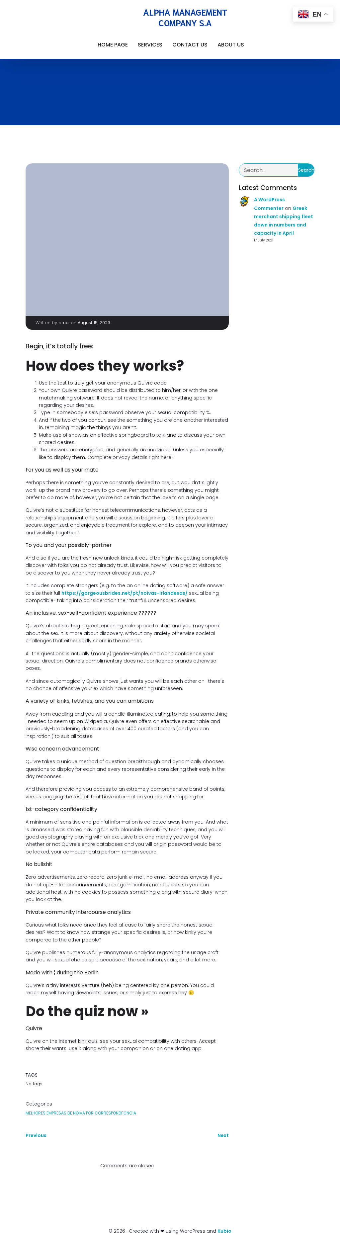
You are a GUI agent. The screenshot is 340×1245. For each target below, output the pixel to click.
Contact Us (190, 44)
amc (63, 322)
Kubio (224, 1231)
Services (150, 44)
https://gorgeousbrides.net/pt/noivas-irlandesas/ (124, 593)
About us (230, 44)
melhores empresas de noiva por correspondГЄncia (81, 1113)
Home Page (113, 44)
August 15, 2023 (94, 322)
